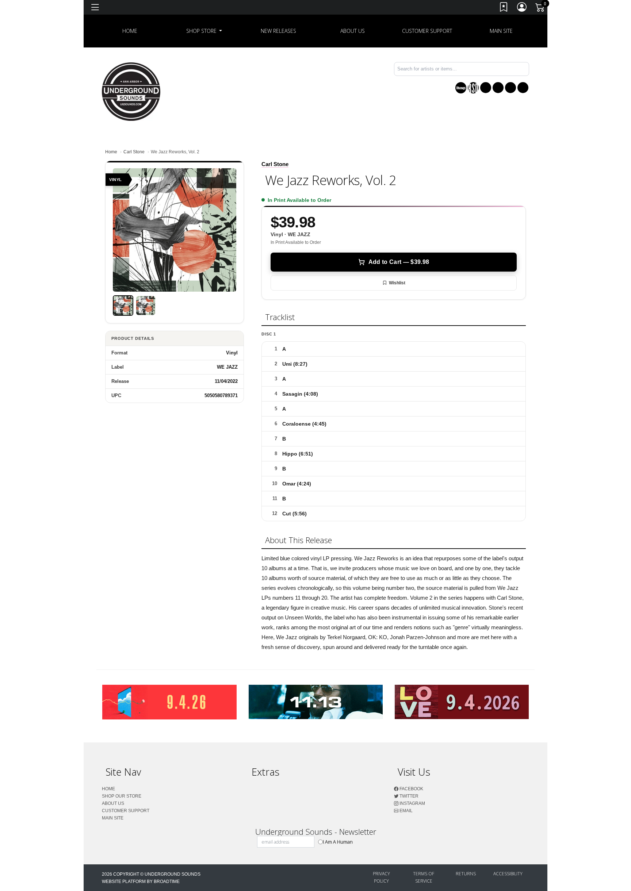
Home (111, 151)
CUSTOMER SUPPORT (427, 30)
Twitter (408, 796)
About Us (352, 30)
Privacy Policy (381, 877)
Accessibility (508, 874)
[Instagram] (510, 87)
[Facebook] (485, 87)
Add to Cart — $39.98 (398, 262)
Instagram (411, 803)
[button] (204, 31)
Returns (466, 874)
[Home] (131, 91)
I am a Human (338, 841)
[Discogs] (461, 87)
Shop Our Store (121, 796)
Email (405, 810)
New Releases (278, 30)
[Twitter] (498, 87)
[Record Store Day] (473, 87)
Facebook (410, 788)
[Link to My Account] (522, 8)
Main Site (501, 30)
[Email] (523, 87)
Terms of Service (423, 877)
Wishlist (397, 282)
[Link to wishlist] (504, 8)
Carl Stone (134, 151)
